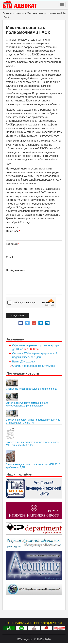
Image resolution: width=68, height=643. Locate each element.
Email (9, 257)
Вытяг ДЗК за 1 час (23, 361)
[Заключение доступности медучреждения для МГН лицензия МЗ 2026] (10, 433)
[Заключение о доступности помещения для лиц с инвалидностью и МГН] (12, 413)
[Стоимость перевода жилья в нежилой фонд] (12, 383)
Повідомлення (15, 270)
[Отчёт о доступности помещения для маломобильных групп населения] (12, 396)
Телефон (12, 244)
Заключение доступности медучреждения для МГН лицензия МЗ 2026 (32, 443)
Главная (7, 13)
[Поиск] (62, 13)
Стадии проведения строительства (33, 365)
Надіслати (17, 315)
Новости (19, 13)
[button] (20, 323)
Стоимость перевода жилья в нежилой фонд (31, 388)
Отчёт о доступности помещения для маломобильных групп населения (27, 404)
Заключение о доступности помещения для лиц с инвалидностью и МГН (33, 421)
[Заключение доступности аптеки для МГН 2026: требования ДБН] (10, 456)
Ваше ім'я (13, 231)
